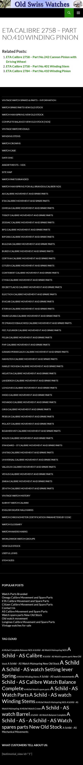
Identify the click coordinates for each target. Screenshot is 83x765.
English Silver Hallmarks (17, 510)
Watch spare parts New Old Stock (22, 107)
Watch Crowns (11, 143)
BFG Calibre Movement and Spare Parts (26, 229)
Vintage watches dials (15, 128)
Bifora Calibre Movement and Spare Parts (28, 236)
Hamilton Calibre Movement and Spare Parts (29, 359)
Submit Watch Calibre (15, 502)
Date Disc (7, 157)
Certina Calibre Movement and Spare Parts (28, 258)
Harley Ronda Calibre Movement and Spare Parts (32, 366)
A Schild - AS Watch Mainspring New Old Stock (33, 663)
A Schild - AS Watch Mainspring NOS (50, 650)
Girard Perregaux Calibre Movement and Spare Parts (35, 351)
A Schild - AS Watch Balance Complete (48, 715)
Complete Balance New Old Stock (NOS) (26, 121)
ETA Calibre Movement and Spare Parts (25, 200)
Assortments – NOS (13, 164)
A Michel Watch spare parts (37, 689)
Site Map (7, 172)
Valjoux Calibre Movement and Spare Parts (29, 466)
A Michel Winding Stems (27, 676)
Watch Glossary (12, 524)
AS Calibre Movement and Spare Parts (25, 193)
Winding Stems (11, 136)
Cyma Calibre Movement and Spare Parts (27, 279)
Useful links (9, 553)
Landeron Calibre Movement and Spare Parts (30, 380)
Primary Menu (78, 12)
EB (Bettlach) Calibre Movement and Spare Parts (32, 287)
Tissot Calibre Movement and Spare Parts (27, 215)
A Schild (69, 662)
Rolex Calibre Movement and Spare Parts (27, 438)
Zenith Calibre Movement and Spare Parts (28, 488)
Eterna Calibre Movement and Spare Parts (28, 308)
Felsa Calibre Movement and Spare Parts (27, 337)
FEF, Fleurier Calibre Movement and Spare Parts (31, 330)
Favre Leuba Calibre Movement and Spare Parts (31, 315)
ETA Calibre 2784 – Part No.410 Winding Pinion (38, 71)
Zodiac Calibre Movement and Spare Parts (28, 222)
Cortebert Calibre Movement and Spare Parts (30, 272)
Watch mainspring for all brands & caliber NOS (31, 186)
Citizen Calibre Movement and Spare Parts (28, 265)
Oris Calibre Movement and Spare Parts (26, 409)
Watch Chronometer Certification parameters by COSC (36, 517)
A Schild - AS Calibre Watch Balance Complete (40, 682)
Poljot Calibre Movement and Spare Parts (28, 423)
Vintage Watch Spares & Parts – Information (29, 100)
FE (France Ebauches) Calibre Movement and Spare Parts (36, 323)
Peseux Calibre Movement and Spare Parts (28, 416)
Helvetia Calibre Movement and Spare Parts (29, 373)
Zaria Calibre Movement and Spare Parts (27, 481)
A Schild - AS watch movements (57, 676)
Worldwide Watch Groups (18, 538)
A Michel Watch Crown (30, 708)
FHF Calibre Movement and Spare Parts (26, 344)
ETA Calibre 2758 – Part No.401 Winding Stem (37, 66)
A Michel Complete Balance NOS (17, 650)
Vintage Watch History (16, 495)
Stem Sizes (8, 560)
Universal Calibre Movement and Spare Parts (30, 459)
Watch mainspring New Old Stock (22, 114)
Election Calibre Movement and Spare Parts (29, 294)
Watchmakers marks (14, 531)
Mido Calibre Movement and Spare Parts (27, 394)
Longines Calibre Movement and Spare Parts (29, 387)
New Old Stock (11, 545)
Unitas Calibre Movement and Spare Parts (27, 452)
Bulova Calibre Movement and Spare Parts (28, 243)
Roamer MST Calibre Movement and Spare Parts (31, 430)
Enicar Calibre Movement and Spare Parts (28, 301)
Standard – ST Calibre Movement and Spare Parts (32, 445)
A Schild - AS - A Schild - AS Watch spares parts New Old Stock (37, 720)
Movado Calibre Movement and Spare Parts (29, 402)
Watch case (9, 150)
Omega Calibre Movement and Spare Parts (28, 208)
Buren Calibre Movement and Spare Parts (27, 251)
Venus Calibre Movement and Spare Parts (27, 474)
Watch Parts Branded (15, 179)
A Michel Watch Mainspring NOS (51, 702)
